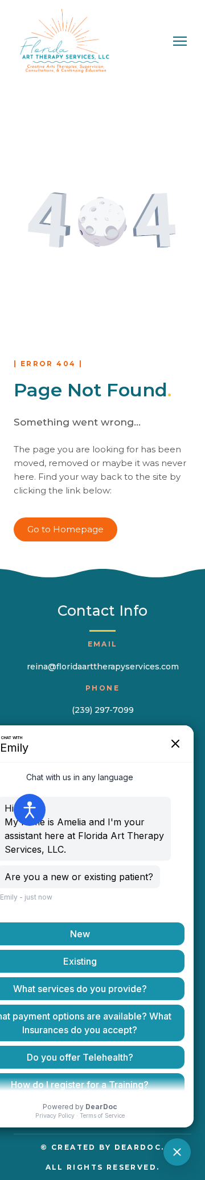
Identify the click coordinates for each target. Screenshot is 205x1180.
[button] (65, 529)
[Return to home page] (64, 41)
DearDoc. (139, 1147)
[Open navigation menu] (180, 41)
